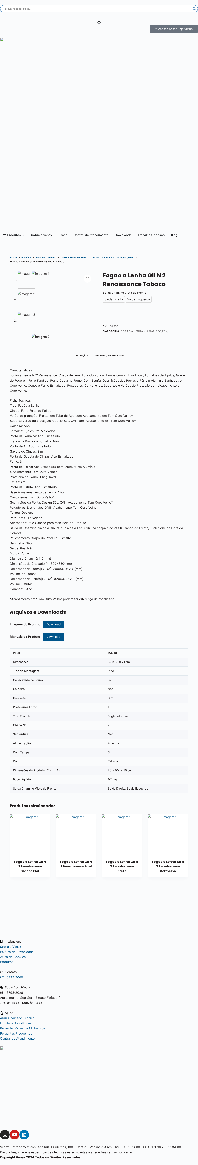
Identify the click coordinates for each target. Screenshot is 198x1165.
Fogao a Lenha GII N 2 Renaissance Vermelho (168, 866)
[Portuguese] (33, 16)
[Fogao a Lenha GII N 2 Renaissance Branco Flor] (30, 834)
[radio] (114, 299)
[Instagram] (5, 1134)
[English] (6, 16)
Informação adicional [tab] (109, 355)
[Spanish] (20, 16)
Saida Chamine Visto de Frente (124, 292)
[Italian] (46, 16)
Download (54, 624)
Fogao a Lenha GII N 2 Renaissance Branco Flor (30, 866)
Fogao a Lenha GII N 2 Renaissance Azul (76, 864)
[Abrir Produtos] (23, 235)
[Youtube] (14, 1134)
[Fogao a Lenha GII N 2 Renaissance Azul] (76, 834)
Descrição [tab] (81, 355)
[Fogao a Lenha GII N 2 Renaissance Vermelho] (168, 834)
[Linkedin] (24, 1134)
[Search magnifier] (194, 8)
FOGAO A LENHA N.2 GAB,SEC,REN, (144, 331)
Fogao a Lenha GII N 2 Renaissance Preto (122, 866)
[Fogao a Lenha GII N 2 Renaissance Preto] (122, 834)
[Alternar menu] (99, 23)
